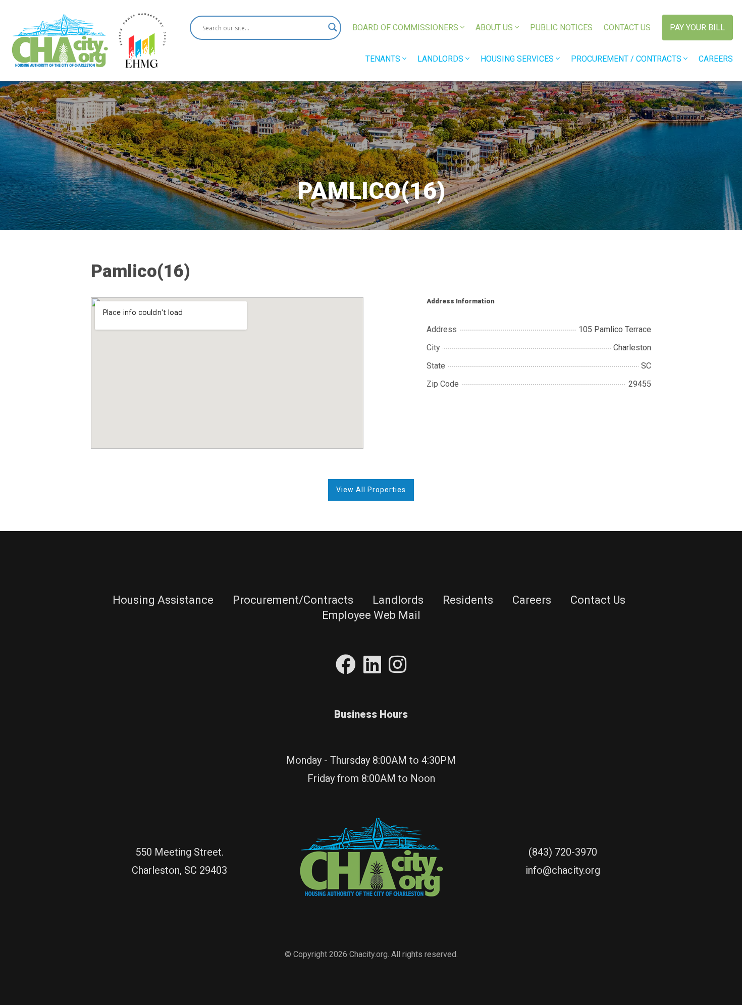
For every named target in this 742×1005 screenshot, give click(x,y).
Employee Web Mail (371, 615)
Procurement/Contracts (293, 600)
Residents (468, 600)
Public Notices (561, 27)
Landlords (441, 59)
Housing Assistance (163, 600)
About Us (495, 27)
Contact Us (627, 27)
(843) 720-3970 (562, 852)
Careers (716, 59)
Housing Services (518, 59)
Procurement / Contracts (627, 59)
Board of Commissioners (406, 27)
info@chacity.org (562, 870)
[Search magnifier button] (329, 28)
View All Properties (371, 490)
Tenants (383, 59)
